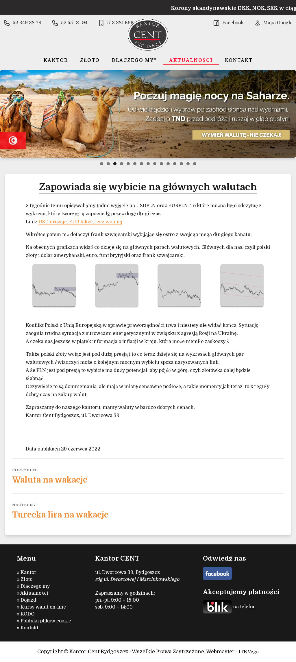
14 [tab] (188, 163)
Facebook (233, 22)
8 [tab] (148, 163)
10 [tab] (161, 163)
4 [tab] (121, 163)
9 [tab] (154, 163)
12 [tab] (174, 163)
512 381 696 (120, 22)
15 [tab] (194, 163)
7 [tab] (141, 163)
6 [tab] (134, 163)
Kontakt (239, 60)
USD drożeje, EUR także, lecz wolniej (80, 222)
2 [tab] (108, 163)
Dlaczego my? (134, 60)
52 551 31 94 (74, 22)
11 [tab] (168, 163)
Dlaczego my (35, 586)
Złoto (90, 60)
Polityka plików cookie (46, 621)
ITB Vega (249, 651)
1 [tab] (101, 163)
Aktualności (191, 60)
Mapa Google (278, 22)
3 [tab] (114, 163)
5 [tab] (128, 163)
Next (289, 114)
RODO (28, 614)
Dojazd (28, 600)
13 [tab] (181, 163)
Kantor (56, 60)
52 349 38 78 (27, 22)
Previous (6, 114)
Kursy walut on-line (43, 607)
